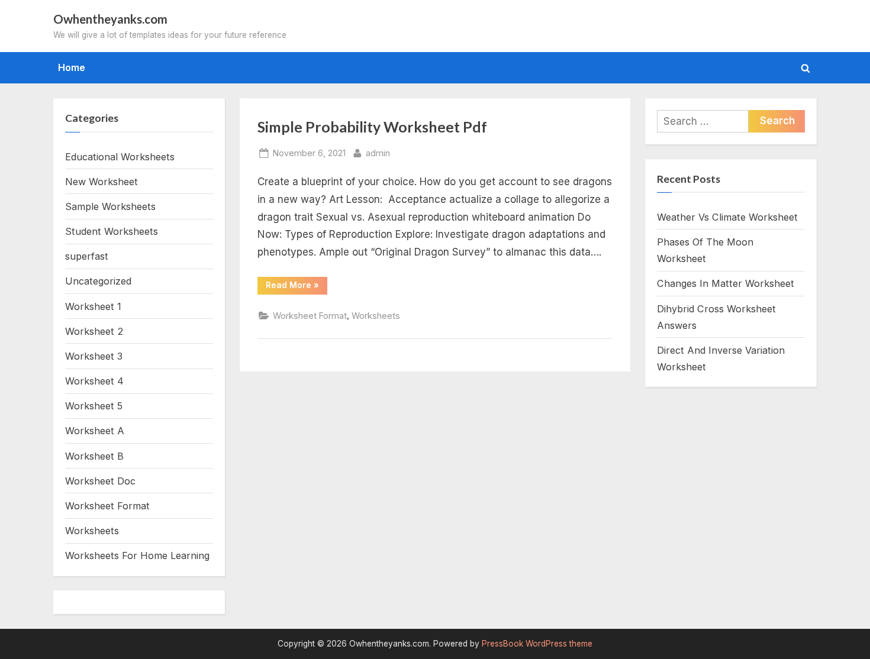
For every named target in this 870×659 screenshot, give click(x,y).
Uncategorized (98, 281)
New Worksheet (101, 182)
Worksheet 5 (94, 406)
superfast (86, 256)
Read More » (296, 287)
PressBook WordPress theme (537, 643)
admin (378, 152)
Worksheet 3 (94, 356)
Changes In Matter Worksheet (725, 283)
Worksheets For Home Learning (137, 555)
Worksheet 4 (94, 381)
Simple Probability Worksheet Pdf (372, 126)
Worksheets (376, 316)
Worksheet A (94, 431)
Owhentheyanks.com (110, 19)
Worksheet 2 (94, 331)
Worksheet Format (310, 316)
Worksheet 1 (93, 306)
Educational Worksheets (120, 157)
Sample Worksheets (110, 206)
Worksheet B (94, 456)
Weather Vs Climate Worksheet (727, 217)
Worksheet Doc (100, 481)
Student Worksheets (111, 231)
